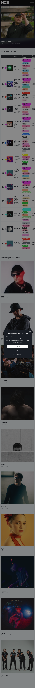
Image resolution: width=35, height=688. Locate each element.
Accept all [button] (17, 346)
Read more (19, 342)
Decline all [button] (17, 350)
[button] (18, 344)
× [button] (30, 332)
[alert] (17, 344)
